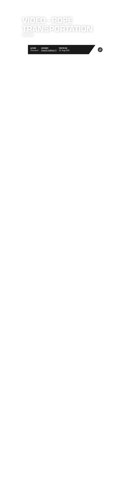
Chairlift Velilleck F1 (49, 50)
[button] (100, 49)
